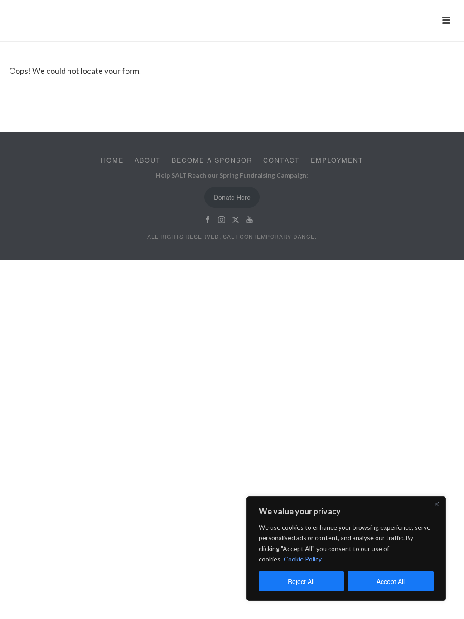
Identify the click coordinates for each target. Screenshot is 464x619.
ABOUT (148, 159)
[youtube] (249, 220)
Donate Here (232, 197)
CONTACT (281, 159)
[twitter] (235, 220)
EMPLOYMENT (337, 159)
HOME (112, 159)
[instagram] (221, 220)
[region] (346, 548)
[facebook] (207, 220)
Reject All (301, 581)
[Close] (436, 503)
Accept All (391, 581)
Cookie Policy (303, 559)
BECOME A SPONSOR (212, 159)
